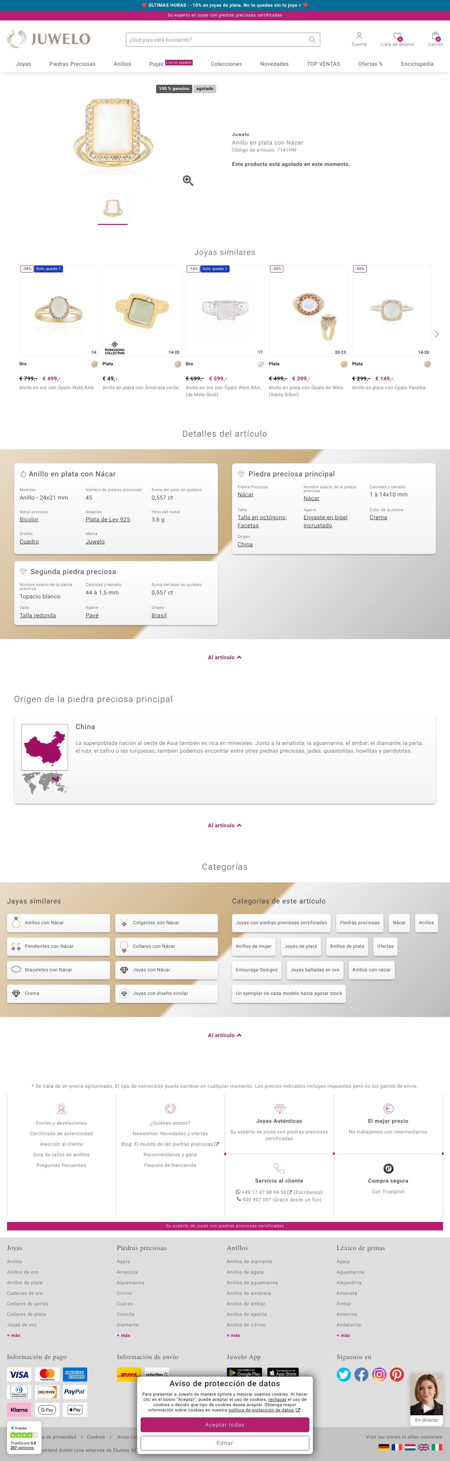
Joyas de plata (301, 946)
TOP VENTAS (323, 64)
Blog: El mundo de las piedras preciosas (167, 1144)
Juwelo (95, 542)
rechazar (277, 1400)
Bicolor (29, 519)
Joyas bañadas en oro (315, 970)
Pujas (170, 64)
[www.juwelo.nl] (410, 1447)
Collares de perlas (28, 1304)
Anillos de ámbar (246, 1304)
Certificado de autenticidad (61, 1134)
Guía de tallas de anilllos (61, 1155)
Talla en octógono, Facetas (262, 521)
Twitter (344, 1374)
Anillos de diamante (249, 1262)
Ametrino (347, 1314)
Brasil (159, 615)
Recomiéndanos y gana (170, 1155)
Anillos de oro (23, 1272)
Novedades (274, 64)
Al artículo (221, 658)
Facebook (361, 1374)
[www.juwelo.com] (423, 1447)
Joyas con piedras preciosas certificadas (281, 923)
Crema (378, 517)
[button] (359, 40)
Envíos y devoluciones (61, 1123)
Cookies (96, 1437)
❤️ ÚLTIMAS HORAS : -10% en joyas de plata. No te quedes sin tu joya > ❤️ (225, 5)
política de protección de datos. (262, 1410)
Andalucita (349, 1325)
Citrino (125, 1293)
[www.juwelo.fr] (397, 1447)
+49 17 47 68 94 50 (264, 1192)
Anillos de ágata (245, 1272)
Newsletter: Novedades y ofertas (170, 1134)
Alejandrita (349, 1283)
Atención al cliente (61, 1144)
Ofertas (385, 946)
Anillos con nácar (372, 970)
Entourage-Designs (257, 970)
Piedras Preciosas (73, 64)
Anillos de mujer (254, 946)
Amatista (127, 1272)
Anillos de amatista (249, 1293)
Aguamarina (351, 1272)
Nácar (246, 494)
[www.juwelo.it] (437, 1447)
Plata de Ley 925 (108, 519)
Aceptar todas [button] (225, 1425)
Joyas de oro (22, 1325)
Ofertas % (370, 64)
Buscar (313, 39)
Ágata (123, 1262)
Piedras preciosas (360, 923)
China (245, 544)
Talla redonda (38, 615)
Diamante (128, 1325)
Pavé (92, 615)
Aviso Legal (129, 1437)
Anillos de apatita (247, 1314)
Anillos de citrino (246, 1325)
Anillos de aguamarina (252, 1283)
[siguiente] (435, 333)
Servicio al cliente (279, 1181)
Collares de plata (26, 1314)
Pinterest (397, 1374)
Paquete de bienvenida (170, 1165)
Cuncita (126, 1314)
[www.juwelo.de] (384, 1447)
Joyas (23, 64)
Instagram (379, 1374)
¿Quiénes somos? (170, 1123)
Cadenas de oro (25, 1293)
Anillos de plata (347, 946)
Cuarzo (125, 1304)
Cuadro (29, 542)
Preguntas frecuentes (61, 1165)
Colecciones (226, 64)
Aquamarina (131, 1283)
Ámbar (344, 1304)
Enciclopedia (417, 64)
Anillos (122, 64)
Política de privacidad (51, 1437)
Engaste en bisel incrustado (326, 521)
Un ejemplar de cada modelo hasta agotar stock (289, 993)
